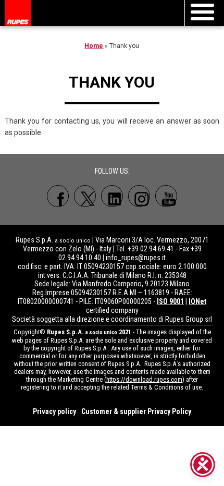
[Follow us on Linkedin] (112, 196)
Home (93, 46)
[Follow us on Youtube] (166, 196)
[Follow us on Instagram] (139, 196)
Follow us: (112, 171)
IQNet (197, 301)
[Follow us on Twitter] (85, 196)
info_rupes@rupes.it (136, 257)
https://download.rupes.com (144, 379)
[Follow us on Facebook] (58, 196)
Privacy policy (54, 411)
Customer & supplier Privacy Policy (136, 411)
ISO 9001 (170, 301)
